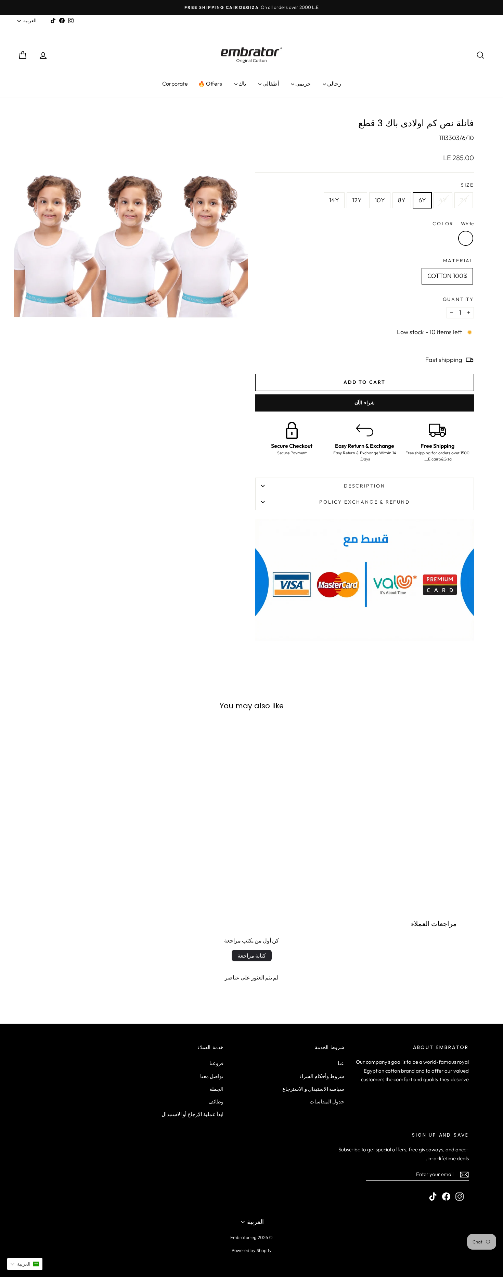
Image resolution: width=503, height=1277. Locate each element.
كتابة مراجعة (251, 955)
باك (241, 83)
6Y (422, 200)
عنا (341, 1063)
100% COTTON (447, 276)
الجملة (216, 1089)
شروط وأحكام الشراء (321, 1076)
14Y (334, 200)
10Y (380, 200)
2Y (463, 200)
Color (453, 223)
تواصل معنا (211, 1076)
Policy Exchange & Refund (364, 502)
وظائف (215, 1101)
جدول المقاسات (327, 1101)
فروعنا (216, 1063)
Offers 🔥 (210, 83)
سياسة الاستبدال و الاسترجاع (313, 1089)
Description (364, 486)
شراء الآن (364, 403)
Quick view (433, 834)
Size (467, 185)
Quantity (458, 299)
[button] (24, 1264)
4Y (443, 200)
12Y (357, 200)
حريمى (302, 83)
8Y (401, 200)
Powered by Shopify (252, 1250)
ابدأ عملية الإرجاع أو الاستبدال (192, 1114)
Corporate (175, 83)
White (466, 238)
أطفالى (270, 83)
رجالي (333, 83)
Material (458, 260)
